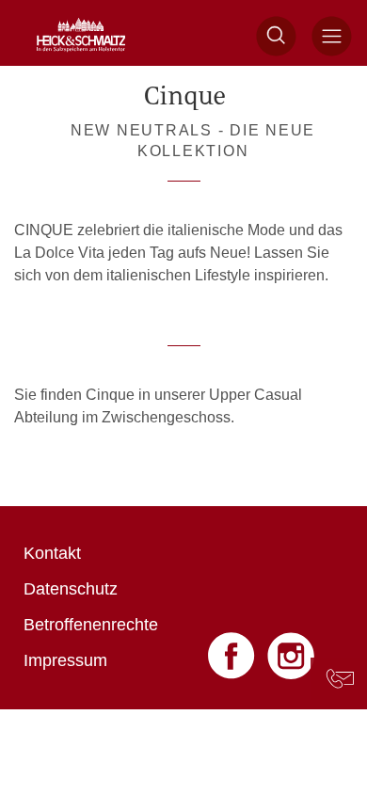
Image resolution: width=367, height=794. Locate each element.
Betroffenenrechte (91, 624)
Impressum (65, 660)
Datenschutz (71, 589)
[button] (276, 36)
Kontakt (52, 553)
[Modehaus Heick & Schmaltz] (81, 35)
